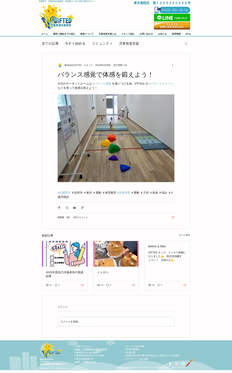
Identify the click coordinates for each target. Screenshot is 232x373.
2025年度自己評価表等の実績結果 (64, 274)
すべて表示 (184, 235)
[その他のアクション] (172, 65)
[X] (176, 363)
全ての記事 (50, 43)
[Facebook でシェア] (59, 207)
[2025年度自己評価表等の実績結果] (65, 254)
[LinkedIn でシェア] (74, 207)
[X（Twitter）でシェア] (66, 207)
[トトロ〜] (116, 254)
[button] (186, 43)
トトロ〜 (102, 272)
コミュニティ (102, 43)
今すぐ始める (75, 43)
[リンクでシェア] (82, 207)
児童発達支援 (129, 43)
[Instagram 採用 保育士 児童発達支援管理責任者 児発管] (183, 363)
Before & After (157, 246)
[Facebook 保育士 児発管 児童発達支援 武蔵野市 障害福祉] (170, 363)
